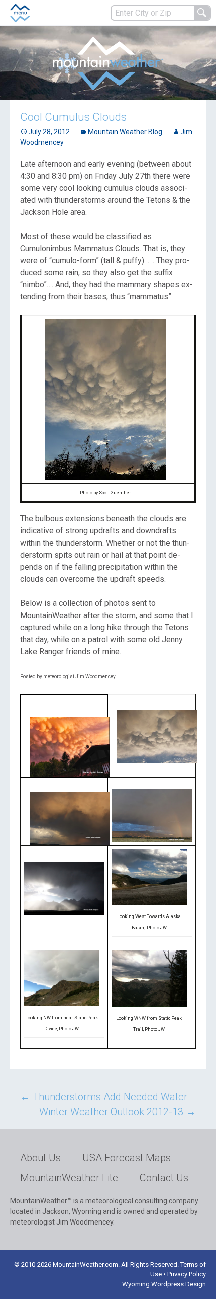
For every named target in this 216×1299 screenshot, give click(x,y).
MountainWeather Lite (69, 1178)
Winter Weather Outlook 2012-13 (117, 1112)
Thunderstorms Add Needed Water (103, 1097)
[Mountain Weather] (108, 63)
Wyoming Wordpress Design (164, 1284)
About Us (40, 1158)
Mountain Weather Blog (125, 132)
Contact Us (164, 1178)
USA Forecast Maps (126, 1158)
